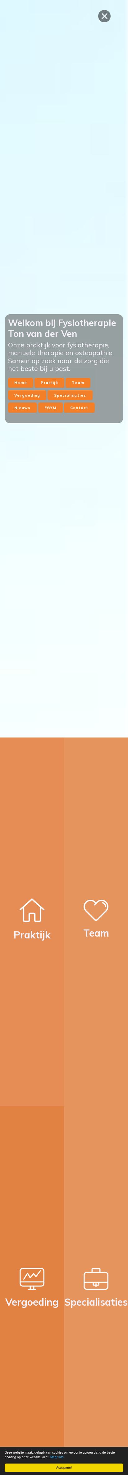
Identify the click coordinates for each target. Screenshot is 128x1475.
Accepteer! (64, 1467)
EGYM (50, 407)
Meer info (57, 1457)
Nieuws (22, 407)
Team (78, 382)
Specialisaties (70, 395)
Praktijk (49, 382)
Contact (79, 407)
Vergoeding (27, 395)
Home (20, 382)
